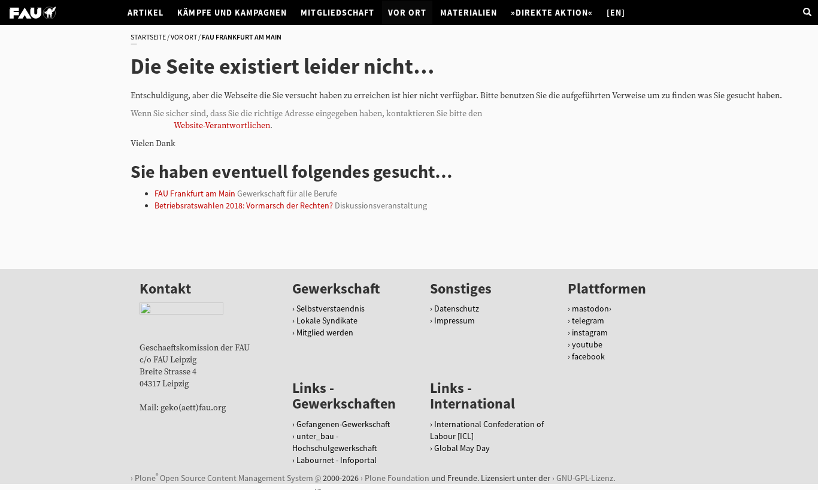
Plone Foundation (397, 478)
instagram (590, 332)
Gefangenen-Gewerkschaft (343, 424)
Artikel (145, 12)
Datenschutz (456, 308)
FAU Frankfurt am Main (194, 193)
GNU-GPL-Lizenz (584, 478)
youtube (587, 344)
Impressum (454, 320)
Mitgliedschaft (337, 12)
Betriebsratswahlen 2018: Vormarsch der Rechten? (243, 205)
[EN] (616, 12)
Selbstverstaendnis (330, 308)
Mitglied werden (324, 332)
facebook (588, 356)
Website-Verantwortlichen (222, 125)
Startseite (148, 36)
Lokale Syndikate (327, 320)
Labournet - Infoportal (336, 460)
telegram (588, 320)
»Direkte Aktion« (552, 12)
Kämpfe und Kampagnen (232, 12)
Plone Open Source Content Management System (224, 477)
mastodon (590, 308)
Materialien (468, 12)
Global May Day (462, 448)
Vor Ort (407, 12)
